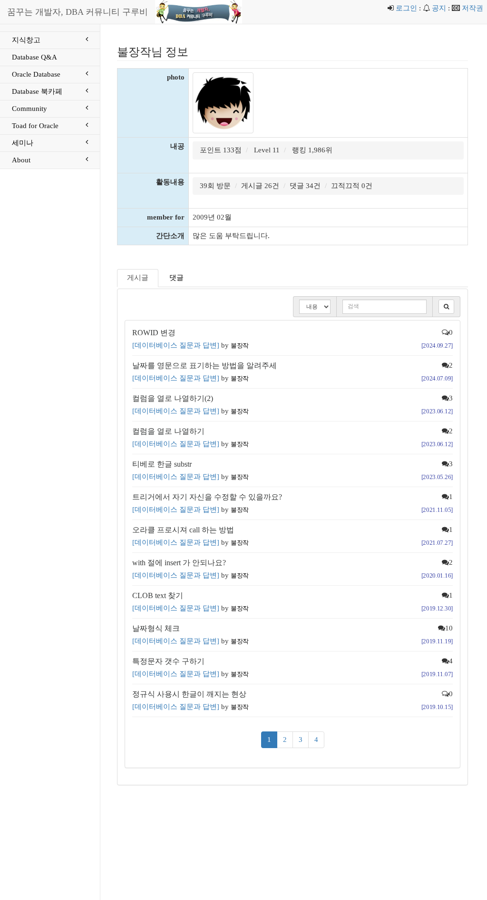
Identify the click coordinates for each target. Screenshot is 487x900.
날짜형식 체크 (156, 628)
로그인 (406, 8)
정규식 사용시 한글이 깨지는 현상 (189, 694)
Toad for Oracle (35, 126)
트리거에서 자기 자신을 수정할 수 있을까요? (207, 497)
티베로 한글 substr (162, 464)
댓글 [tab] (176, 277)
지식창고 (26, 40)
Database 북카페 (37, 91)
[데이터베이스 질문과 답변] (175, 345)
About (21, 160)
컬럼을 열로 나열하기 (168, 431)
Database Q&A (34, 57)
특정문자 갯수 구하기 (168, 661)
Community (29, 108)
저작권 (472, 8)
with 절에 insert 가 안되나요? (179, 563)
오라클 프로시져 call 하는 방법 (183, 530)
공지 (439, 8)
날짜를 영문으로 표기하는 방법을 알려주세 (204, 365)
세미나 (22, 143)
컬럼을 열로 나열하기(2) (172, 398)
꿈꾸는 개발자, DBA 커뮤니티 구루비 (77, 12)
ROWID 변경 (153, 333)
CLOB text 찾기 (157, 595)
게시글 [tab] (137, 277)
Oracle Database (36, 74)
